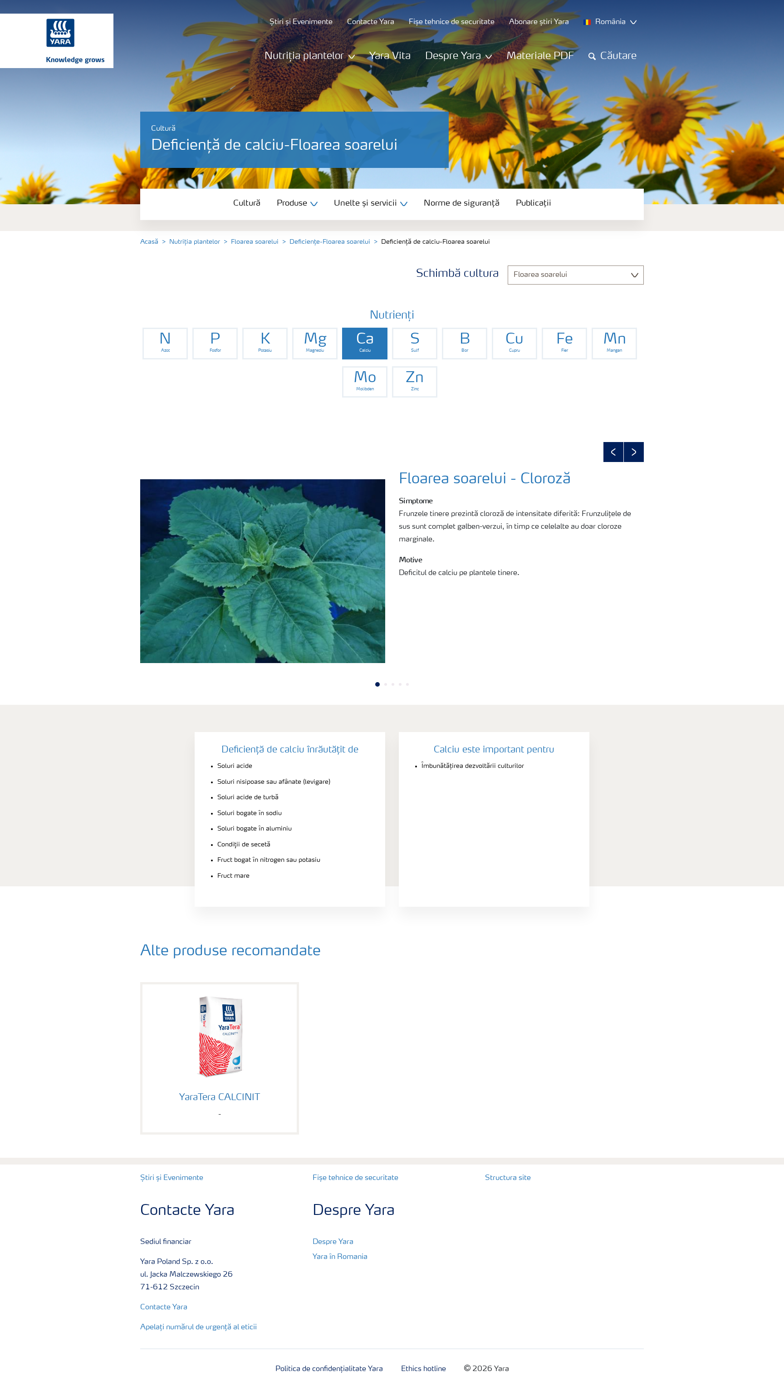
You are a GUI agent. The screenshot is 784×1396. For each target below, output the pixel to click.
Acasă (149, 242)
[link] (165, 343)
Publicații (533, 203)
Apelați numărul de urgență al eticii (198, 1327)
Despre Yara (333, 1242)
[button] (613, 452)
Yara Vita (390, 56)
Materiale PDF (540, 56)
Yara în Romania (340, 1257)
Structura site (508, 1178)
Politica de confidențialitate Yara (329, 1369)
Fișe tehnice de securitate (355, 1178)
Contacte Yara (163, 1307)
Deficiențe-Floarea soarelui (329, 242)
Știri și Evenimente (171, 1178)
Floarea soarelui (255, 242)
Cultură (246, 203)
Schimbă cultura (457, 274)
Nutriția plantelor (194, 242)
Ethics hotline (423, 1369)
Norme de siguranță (462, 203)
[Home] (52, 41)
